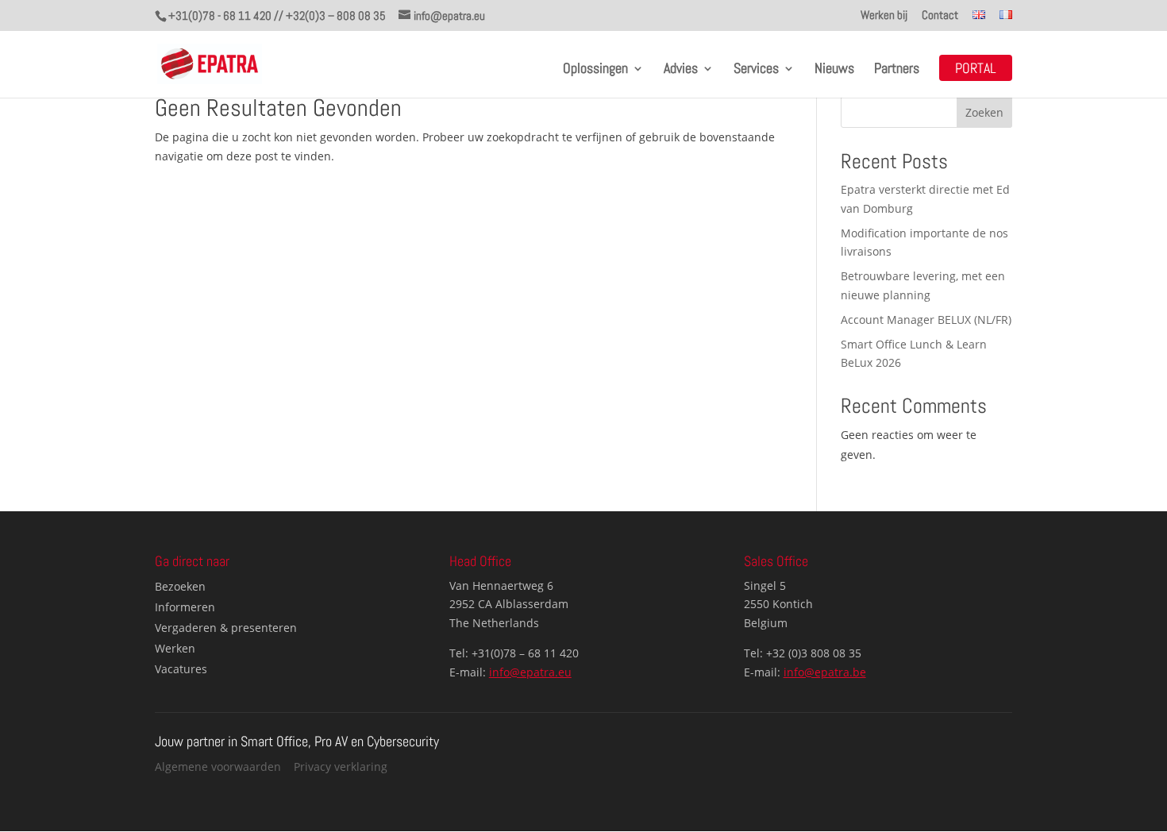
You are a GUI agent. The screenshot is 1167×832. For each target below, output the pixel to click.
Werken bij (884, 15)
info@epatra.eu (530, 672)
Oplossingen (595, 70)
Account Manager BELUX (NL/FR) (926, 319)
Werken (175, 648)
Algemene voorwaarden (218, 766)
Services (756, 70)
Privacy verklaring (340, 766)
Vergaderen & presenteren (226, 627)
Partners (896, 70)
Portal (975, 70)
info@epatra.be (825, 672)
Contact (940, 15)
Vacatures (181, 668)
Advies (681, 70)
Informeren (185, 606)
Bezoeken (180, 586)
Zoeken (984, 112)
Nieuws (834, 70)
